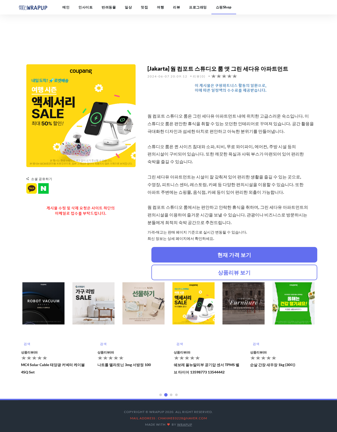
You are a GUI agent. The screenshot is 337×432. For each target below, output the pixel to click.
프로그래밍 (198, 7)
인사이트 (85, 7)
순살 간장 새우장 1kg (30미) (196, 364)
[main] (32, 7)
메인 (66, 7)
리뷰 (176, 7)
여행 (160, 7)
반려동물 (109, 7)
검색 (27, 344)
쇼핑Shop (224, 7)
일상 (128, 7)
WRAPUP (184, 424)
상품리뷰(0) (29, 352)
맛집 (144, 7)
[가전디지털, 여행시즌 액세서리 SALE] (81, 115)
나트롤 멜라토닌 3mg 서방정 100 (48, 364)
